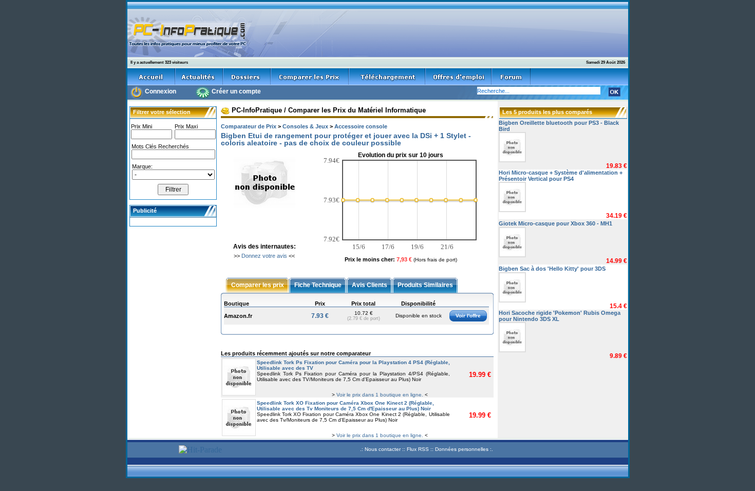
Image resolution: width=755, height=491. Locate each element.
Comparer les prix (257, 284)
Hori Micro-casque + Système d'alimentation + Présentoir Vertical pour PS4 (560, 175)
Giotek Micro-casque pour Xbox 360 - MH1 (555, 223)
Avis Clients (369, 284)
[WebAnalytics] (151, 450)
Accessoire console (360, 126)
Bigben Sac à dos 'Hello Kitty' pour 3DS (552, 269)
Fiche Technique (318, 284)
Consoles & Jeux (305, 126)
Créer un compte (236, 91)
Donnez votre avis (264, 256)
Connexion (160, 91)
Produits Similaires (425, 284)
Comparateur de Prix (248, 126)
